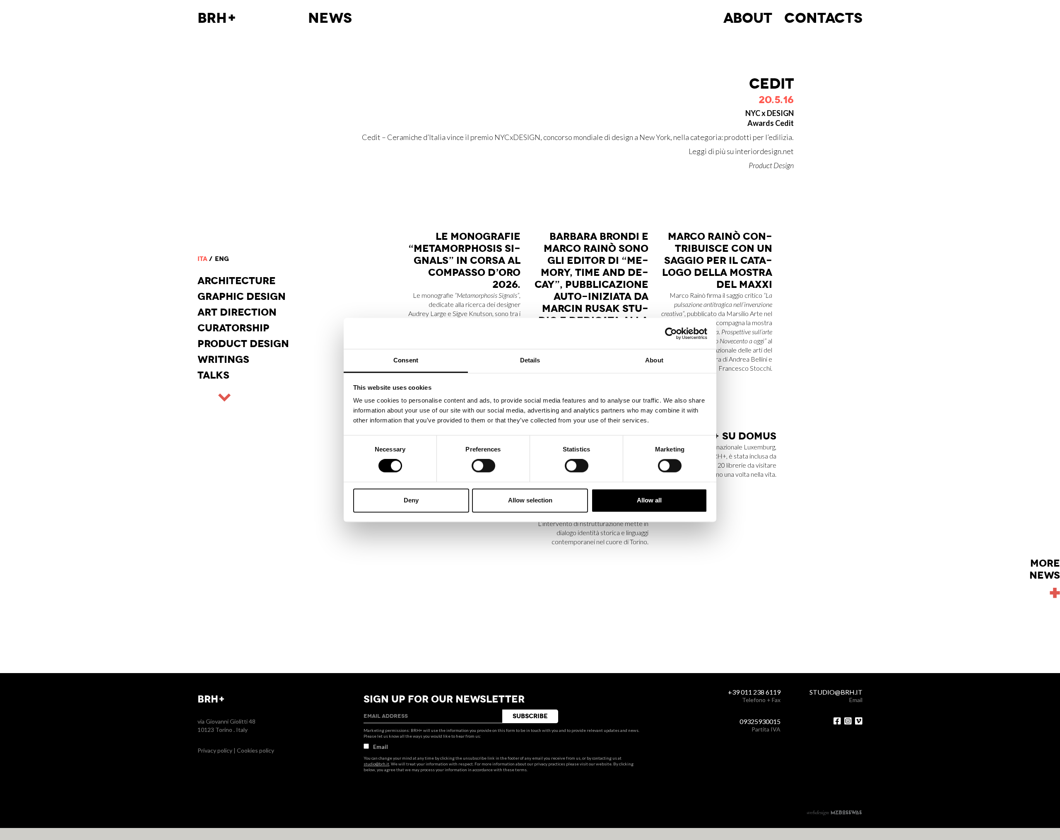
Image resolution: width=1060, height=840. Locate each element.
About (747, 18)
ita (202, 259)
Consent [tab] (405, 360)
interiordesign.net (764, 151)
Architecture (237, 281)
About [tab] (654, 360)
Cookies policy (255, 750)
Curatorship (234, 328)
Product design (243, 344)
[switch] (483, 466)
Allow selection (530, 500)
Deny (411, 500)
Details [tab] (530, 360)
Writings (223, 359)
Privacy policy (215, 750)
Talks (213, 375)
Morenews (1044, 570)
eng (222, 259)
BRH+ (217, 18)
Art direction (237, 312)
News (330, 18)
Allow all (649, 500)
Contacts (823, 18)
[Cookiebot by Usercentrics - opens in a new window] (671, 333)
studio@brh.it (376, 763)
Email (380, 746)
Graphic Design (242, 296)
